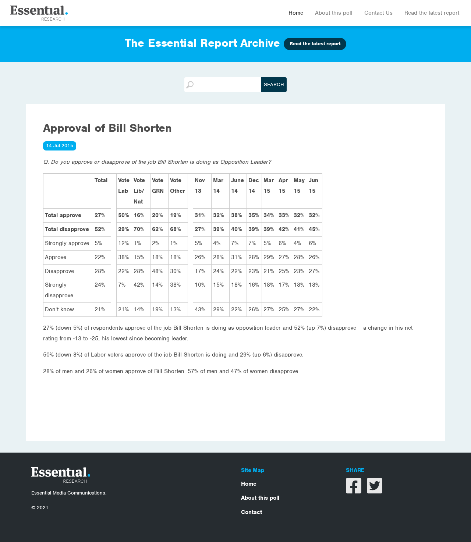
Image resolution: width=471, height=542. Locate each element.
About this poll (334, 13)
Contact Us (378, 13)
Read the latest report (431, 13)
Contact (251, 512)
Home (295, 13)
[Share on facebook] (354, 490)
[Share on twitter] (374, 490)
